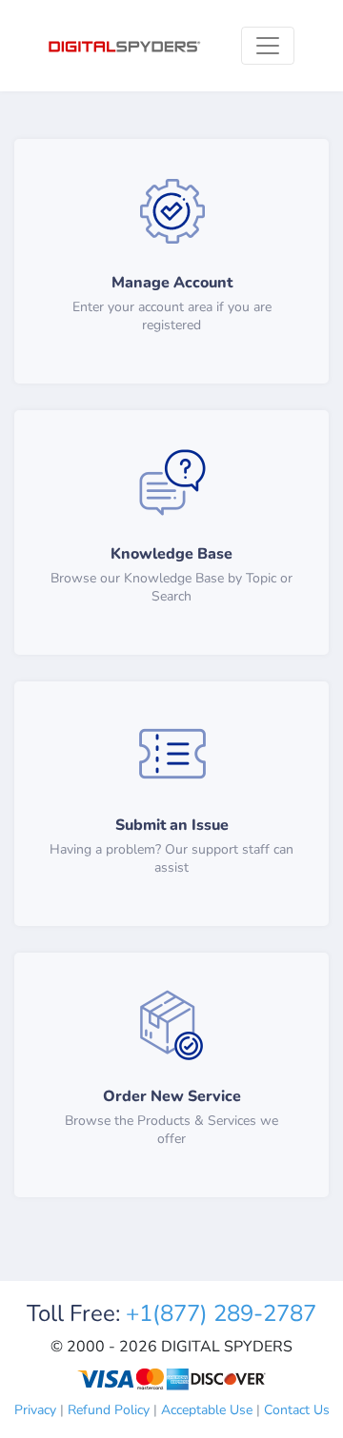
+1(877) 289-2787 (221, 1313)
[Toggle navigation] (267, 46)
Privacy (35, 1410)
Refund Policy (109, 1410)
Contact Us (297, 1410)
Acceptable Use (206, 1410)
